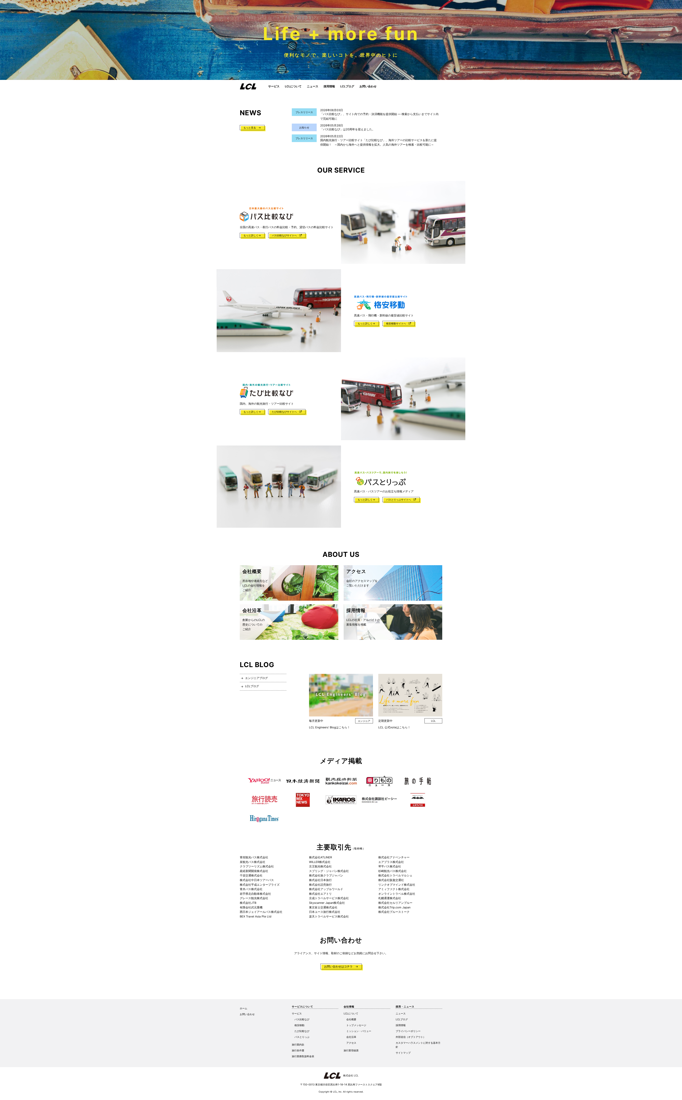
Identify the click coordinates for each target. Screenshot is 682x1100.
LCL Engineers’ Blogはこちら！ (329, 727)
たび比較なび (301, 1031)
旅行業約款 (298, 1044)
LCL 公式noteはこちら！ (394, 727)
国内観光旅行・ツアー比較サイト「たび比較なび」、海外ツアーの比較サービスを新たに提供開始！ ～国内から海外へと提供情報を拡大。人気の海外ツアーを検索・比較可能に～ (378, 142)
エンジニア (364, 720)
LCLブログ (347, 86)
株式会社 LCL (349, 1075)
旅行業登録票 (351, 1050)
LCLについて (293, 86)
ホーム (243, 1008)
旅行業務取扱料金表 (303, 1056)
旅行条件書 (298, 1050)
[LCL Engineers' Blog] (341, 695)
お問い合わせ (368, 86)
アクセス (351, 1042)
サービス (274, 86)
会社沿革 (351, 1036)
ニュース (312, 86)
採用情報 (329, 86)
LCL (433, 720)
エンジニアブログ (256, 678)
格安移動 (299, 1025)
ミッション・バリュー (358, 1031)
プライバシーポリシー (408, 1031)
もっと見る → (252, 127)
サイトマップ (403, 1052)
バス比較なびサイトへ (285, 235)
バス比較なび (301, 1019)
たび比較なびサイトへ (285, 411)
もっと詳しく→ (252, 235)
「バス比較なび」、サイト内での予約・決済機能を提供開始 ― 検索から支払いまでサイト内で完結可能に (379, 116)
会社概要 (351, 1019)
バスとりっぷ (301, 1036)
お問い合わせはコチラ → (341, 966)
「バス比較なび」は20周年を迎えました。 (347, 129)
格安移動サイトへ (397, 323)
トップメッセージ (356, 1025)
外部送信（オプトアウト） (411, 1036)
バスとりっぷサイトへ (399, 499)
